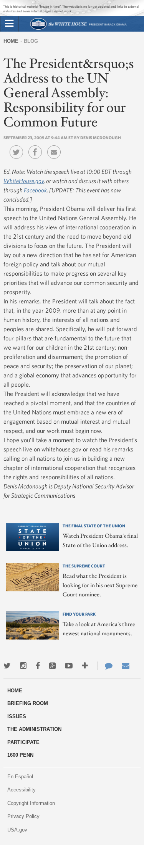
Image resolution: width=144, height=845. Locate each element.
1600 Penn (20, 755)
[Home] (77, 29)
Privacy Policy (23, 816)
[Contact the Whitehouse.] (105, 666)
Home (10, 41)
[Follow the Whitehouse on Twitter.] (7, 666)
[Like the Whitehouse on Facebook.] (38, 666)
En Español (20, 776)
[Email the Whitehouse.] (125, 666)
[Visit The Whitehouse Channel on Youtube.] (69, 666)
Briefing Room (27, 703)
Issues (16, 716)
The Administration (34, 729)
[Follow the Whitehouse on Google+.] (52, 666)
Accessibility (21, 790)
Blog (31, 41)
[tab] (9, 24)
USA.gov (17, 830)
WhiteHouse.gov (23, 180)
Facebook (35, 190)
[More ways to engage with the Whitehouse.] (85, 666)
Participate (23, 742)
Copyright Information (31, 803)
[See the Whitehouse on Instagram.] (23, 666)
